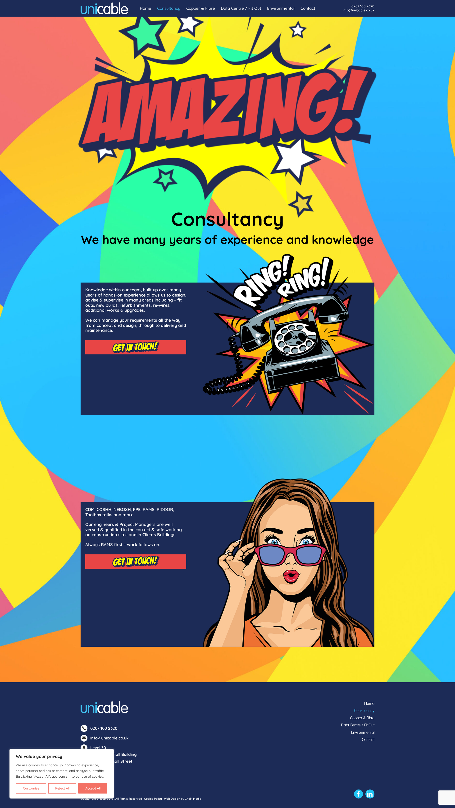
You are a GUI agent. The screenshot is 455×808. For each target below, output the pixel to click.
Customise (31, 788)
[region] (61, 774)
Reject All (62, 788)
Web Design (172, 798)
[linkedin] (369, 794)
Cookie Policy (153, 798)
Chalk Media (193, 798)
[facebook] (358, 794)
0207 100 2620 (362, 6)
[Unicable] (104, 703)
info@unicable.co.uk (358, 10)
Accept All (92, 788)
